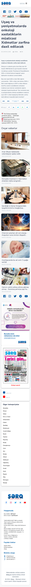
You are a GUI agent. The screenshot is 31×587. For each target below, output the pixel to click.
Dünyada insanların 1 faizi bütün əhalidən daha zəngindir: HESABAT (14, 181)
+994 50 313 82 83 (10, 557)
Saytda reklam (7, 545)
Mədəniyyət (6, 428)
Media (4, 442)
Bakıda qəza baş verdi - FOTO (12, 119)
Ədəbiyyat (5, 460)
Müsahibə (5, 408)
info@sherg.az (10, 556)
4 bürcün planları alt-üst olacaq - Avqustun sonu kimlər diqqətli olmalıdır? (14, 235)
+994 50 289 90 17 (10, 559)
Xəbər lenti (8, 393)
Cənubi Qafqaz (7, 431)
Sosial (4, 468)
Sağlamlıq (5, 462)
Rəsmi (4, 434)
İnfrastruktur (6, 419)
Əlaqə (5, 549)
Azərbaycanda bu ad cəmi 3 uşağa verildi (15, 261)
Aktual (5, 457)
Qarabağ (5, 425)
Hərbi (4, 471)
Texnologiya (6, 465)
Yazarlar (5, 437)
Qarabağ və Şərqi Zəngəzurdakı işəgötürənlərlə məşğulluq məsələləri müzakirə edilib (14, 208)
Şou (4, 451)
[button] (23, 4)
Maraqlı (5, 483)
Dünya (4, 411)
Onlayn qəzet (15, 385)
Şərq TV (8, 397)
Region (5, 474)
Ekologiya (5, 480)
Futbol (5, 422)
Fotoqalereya (6, 445)
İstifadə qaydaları (8, 547)
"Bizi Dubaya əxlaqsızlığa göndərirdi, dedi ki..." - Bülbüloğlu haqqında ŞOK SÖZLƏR (10, 115)
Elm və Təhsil (6, 417)
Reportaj (5, 439)
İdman (4, 414)
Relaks (5, 454)
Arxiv (4, 448)
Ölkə (4, 477)
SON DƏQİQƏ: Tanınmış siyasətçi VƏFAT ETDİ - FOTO (9, 122)
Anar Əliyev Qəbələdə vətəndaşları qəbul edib (11, 153)
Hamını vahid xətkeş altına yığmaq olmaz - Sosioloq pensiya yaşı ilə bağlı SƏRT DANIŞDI (15, 289)
